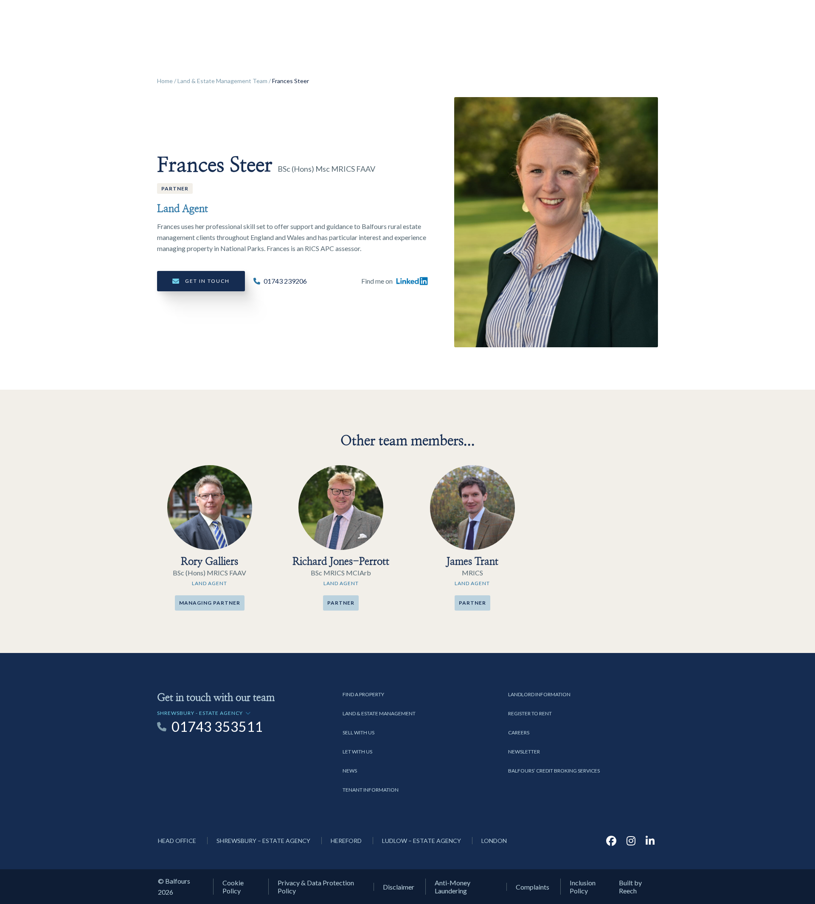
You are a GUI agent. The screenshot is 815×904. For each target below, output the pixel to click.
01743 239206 (285, 281)
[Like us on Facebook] (611, 840)
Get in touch (207, 281)
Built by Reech (630, 887)
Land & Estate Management (379, 713)
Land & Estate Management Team (222, 80)
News (350, 770)
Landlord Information (539, 694)
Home (165, 80)
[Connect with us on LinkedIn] (650, 840)
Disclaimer (398, 887)
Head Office (177, 840)
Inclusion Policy (583, 887)
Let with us (357, 751)
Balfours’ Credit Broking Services (554, 770)
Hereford (346, 840)
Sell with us (358, 732)
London (494, 840)
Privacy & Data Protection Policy (316, 887)
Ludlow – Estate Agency (421, 840)
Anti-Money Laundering (452, 887)
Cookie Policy (233, 887)
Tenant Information (371, 790)
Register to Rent (530, 713)
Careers (518, 732)
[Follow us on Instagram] (631, 840)
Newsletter (524, 751)
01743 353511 (217, 726)
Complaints (532, 887)
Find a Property (363, 694)
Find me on (377, 281)
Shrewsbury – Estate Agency (263, 840)
